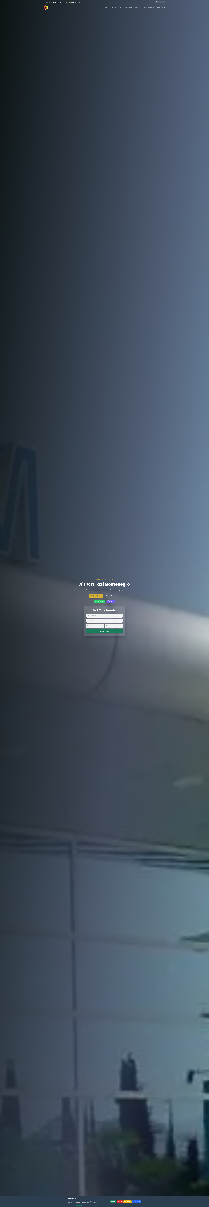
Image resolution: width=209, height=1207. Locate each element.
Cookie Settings (136, 1201)
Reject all (120, 1201)
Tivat (119, 8)
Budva (125, 8)
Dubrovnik (151, 8)
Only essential (127, 1201)
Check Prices (97, 596)
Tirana (144, 8)
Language (159, 2)
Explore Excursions (112, 596)
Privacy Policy (79, 1205)
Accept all (113, 1201)
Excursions (160, 8)
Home (106, 8)
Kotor (130, 8)
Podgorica (113, 8)
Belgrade (137, 8)
